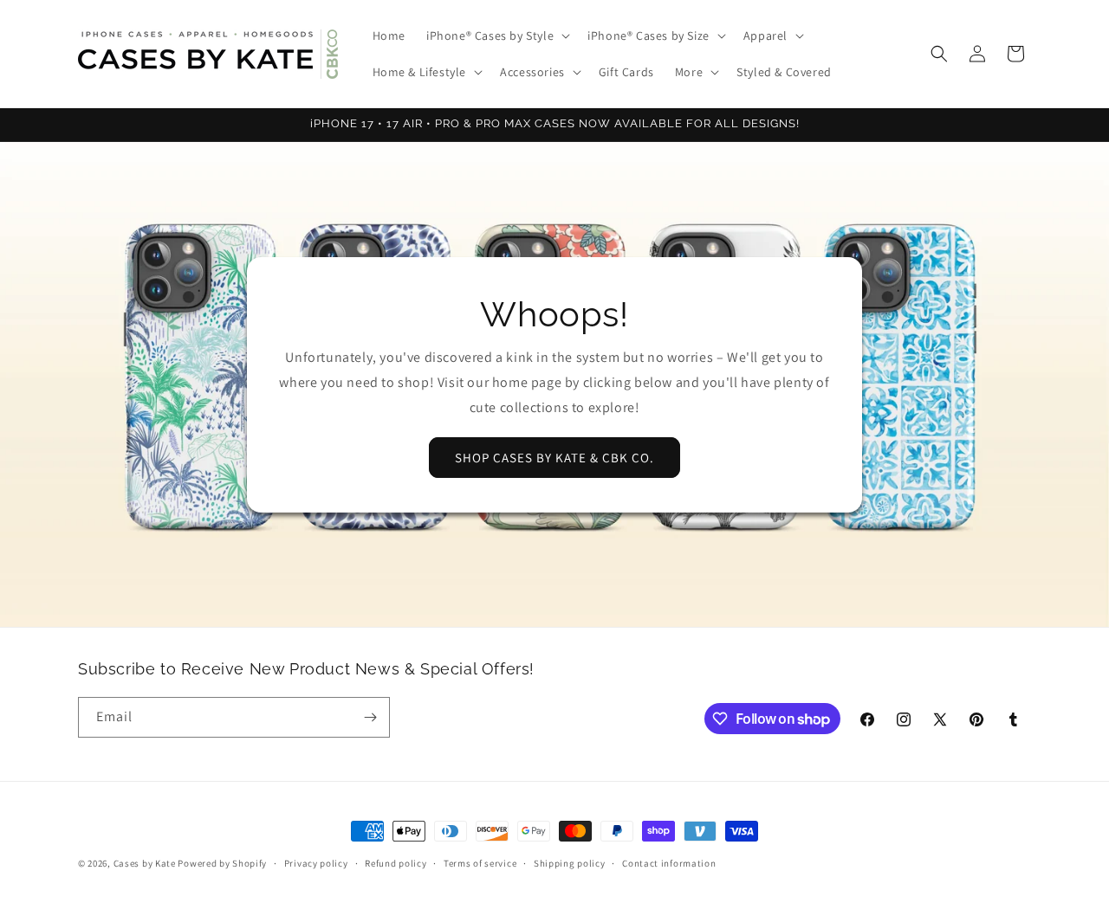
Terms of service (480, 863)
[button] (496, 35)
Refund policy (395, 863)
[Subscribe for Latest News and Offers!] (370, 717)
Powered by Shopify (222, 863)
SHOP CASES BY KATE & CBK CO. (554, 457)
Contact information (669, 863)
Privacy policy (316, 863)
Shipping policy (570, 863)
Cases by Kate (144, 863)
